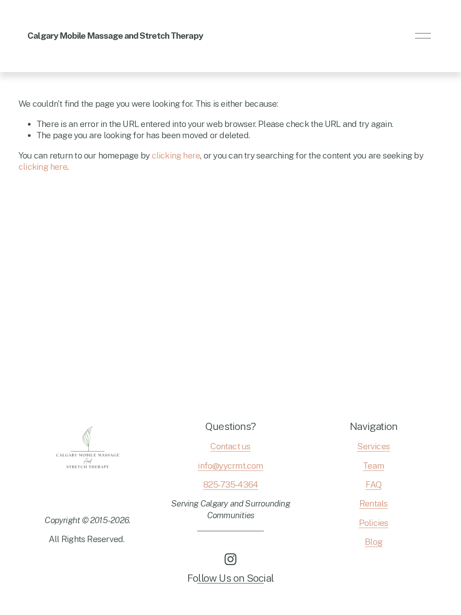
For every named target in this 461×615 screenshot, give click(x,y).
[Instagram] (230, 559)
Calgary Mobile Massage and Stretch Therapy (115, 36)
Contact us (230, 446)
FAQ (373, 484)
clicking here (176, 155)
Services (373, 446)
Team (373, 465)
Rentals (373, 503)
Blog (373, 542)
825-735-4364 (230, 484)
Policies (374, 523)
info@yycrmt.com (230, 465)
